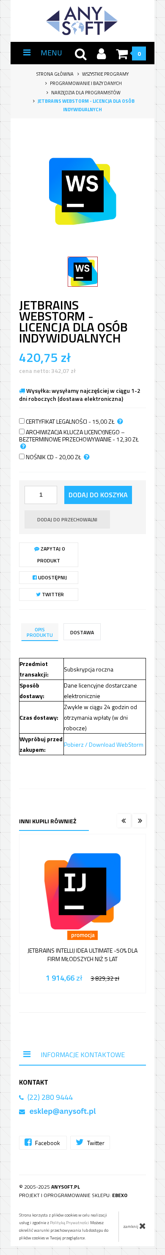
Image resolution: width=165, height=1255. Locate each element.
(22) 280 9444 (50, 1097)
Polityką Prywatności (69, 1222)
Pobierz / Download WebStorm (103, 744)
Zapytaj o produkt (51, 554)
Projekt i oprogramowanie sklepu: (73, 1195)
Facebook (47, 1142)
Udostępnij (52, 577)
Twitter (52, 594)
